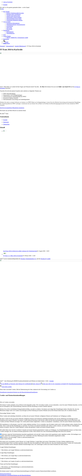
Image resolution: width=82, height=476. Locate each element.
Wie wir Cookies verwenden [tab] (7, 402)
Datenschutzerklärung (5, 473)
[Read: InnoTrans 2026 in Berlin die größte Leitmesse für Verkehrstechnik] (4, 131)
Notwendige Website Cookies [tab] (7, 413)
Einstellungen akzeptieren (6, 392)
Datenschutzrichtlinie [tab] (5, 468)
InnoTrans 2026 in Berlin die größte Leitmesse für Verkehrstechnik (20, 251)
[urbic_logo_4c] (2, 9)
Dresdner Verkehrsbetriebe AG (28, 258)
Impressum (6, 122)
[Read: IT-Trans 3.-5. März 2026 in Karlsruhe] (4, 254)
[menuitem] (42, 4)
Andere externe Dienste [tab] (6, 438)
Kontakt (5, 4)
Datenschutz (6, 124)
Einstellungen (34, 392)
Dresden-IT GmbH (45, 258)
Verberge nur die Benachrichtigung (22, 392)
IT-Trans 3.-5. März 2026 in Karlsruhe (13, 255)
